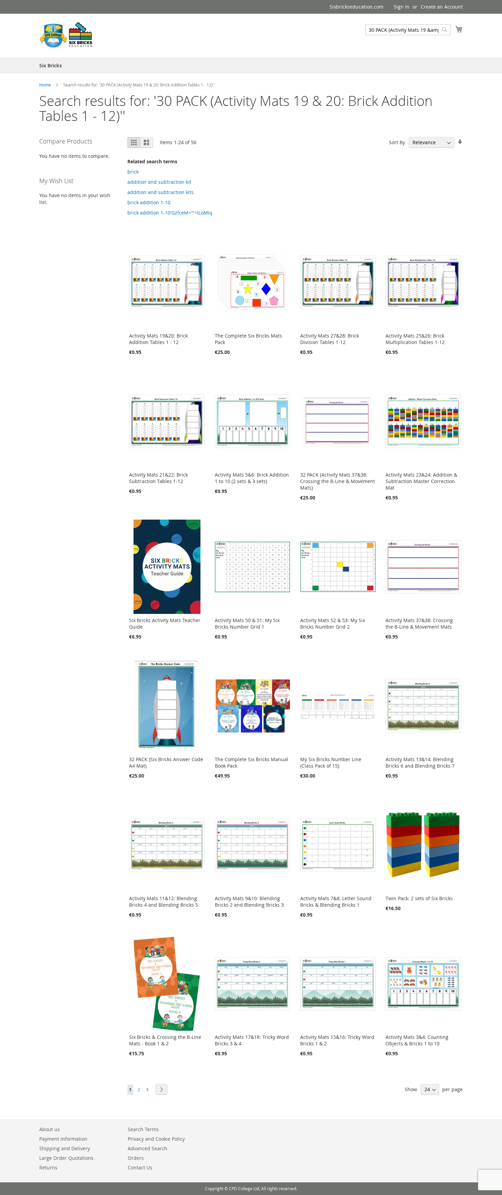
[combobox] (408, 29)
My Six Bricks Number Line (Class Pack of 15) (330, 762)
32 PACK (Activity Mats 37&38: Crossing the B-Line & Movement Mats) (337, 481)
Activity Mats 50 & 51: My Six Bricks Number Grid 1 (247, 623)
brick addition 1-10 (148, 202)
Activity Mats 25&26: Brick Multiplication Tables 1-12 (415, 338)
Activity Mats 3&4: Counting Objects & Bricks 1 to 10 (417, 1040)
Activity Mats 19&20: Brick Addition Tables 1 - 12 (158, 338)
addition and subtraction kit (159, 182)
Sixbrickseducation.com (357, 6)
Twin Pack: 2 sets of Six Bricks (419, 898)
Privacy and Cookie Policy (156, 1139)
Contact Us (140, 1167)
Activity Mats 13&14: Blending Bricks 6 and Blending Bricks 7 (420, 762)
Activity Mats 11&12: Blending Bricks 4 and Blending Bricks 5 (163, 901)
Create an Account (442, 6)
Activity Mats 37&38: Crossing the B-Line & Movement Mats (419, 623)
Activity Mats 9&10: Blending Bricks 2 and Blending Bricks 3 (249, 901)
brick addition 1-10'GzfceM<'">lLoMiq (169, 212)
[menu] (251, 65)
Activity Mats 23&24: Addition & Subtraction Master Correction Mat (421, 481)
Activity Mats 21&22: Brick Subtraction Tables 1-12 (158, 477)
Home (45, 84)
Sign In (401, 6)
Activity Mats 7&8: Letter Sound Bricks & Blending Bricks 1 (336, 901)
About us (49, 1129)
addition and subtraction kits (160, 192)
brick (133, 171)
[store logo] (66, 35)
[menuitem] (50, 65)
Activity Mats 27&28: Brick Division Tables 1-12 (329, 338)
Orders (136, 1158)
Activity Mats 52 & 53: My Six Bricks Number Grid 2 (332, 623)
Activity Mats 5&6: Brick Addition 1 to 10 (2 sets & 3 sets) (252, 477)
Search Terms (143, 1129)
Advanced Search (147, 1148)
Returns (48, 1167)
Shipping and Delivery (64, 1148)
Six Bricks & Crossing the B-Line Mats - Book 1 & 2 (165, 1040)
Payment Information (63, 1139)
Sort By (397, 142)
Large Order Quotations (66, 1158)
